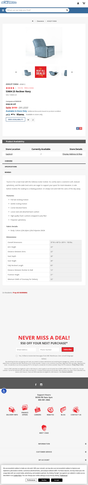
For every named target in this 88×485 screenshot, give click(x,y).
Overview (8, 161)
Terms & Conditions (67, 372)
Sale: (9, 107)
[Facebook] (36, 385)
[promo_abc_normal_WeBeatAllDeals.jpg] (40, 77)
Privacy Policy (75, 365)
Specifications (11, 167)
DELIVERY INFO (12, 415)
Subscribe (68, 349)
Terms (81, 365)
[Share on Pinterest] (80, 128)
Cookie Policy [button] (17, 475)
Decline (44, 480)
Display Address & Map (72, 154)
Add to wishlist (28, 120)
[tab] (44, 161)
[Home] (33, 21)
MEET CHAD (44, 433)
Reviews (8, 172)
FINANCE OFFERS (24, 413)
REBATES (50, 415)
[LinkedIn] (47, 385)
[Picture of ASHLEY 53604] (44, 45)
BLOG (63, 415)
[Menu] (3, 10)
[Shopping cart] (84, 3)
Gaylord (9, 154)
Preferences (31, 480)
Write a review (29, 88)
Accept (56, 480)
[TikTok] (52, 385)
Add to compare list (33, 120)
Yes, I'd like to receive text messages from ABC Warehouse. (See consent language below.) (46, 357)
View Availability (15, 119)
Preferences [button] (63, 475)
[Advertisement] (44, 311)
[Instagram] (41, 385)
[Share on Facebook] (77, 128)
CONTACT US (76, 415)
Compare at (10, 101)
